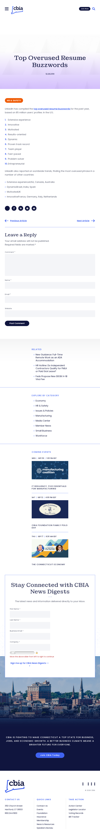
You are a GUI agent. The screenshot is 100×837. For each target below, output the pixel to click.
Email (8, 294)
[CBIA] (17, 10)
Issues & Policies (44, 410)
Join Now (85, 9)
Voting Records (76, 813)
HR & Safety (42, 405)
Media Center (43, 420)
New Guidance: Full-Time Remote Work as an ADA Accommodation (49, 357)
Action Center (75, 805)
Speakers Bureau (45, 828)
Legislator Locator (77, 809)
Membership (43, 820)
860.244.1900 (11, 813)
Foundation (42, 813)
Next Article (83, 220)
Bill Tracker (74, 816)
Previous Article (18, 220)
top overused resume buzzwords (52, 108)
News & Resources (45, 824)
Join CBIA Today (50, 755)
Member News (43, 425)
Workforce (41, 435)
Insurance (41, 816)
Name (8, 280)
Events (40, 809)
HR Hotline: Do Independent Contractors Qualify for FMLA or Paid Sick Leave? (51, 368)
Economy (41, 400)
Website (8, 308)
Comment (10, 252)
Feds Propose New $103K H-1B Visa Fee (51, 378)
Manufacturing (44, 415)
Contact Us (42, 805)
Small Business (44, 430)
